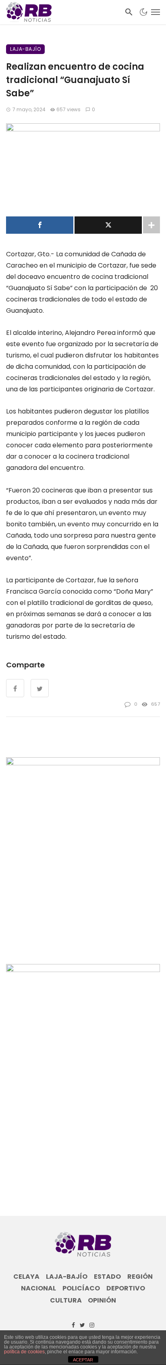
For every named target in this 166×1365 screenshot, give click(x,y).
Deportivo (125, 1288)
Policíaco (81, 1288)
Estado (107, 1276)
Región (140, 1276)
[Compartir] (39, 225)
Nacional (38, 1288)
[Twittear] (108, 225)
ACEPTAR (83, 1359)
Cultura (66, 1300)
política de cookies (24, 1352)
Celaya (26, 1276)
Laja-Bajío (25, 49)
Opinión (102, 1300)
